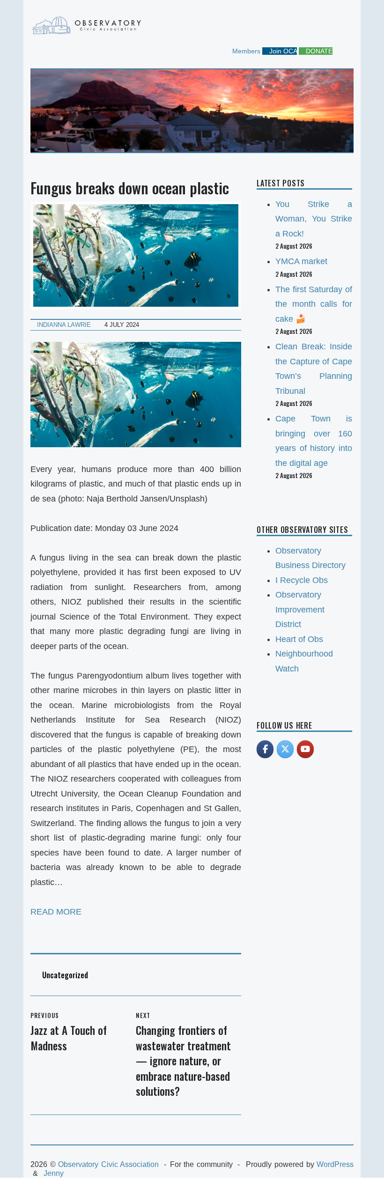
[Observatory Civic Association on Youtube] (305, 749)
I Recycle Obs (301, 580)
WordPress (335, 1164)
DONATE (318, 51)
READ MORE (55, 911)
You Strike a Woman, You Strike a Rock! (313, 218)
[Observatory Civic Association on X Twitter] (285, 749)
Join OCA (282, 51)
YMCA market (301, 261)
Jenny (54, 1173)
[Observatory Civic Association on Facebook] (265, 749)
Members (245, 51)
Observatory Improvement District (300, 609)
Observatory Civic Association (108, 1164)
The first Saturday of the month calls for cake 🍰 (313, 304)
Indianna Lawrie (64, 324)
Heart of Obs (299, 639)
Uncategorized (65, 975)
